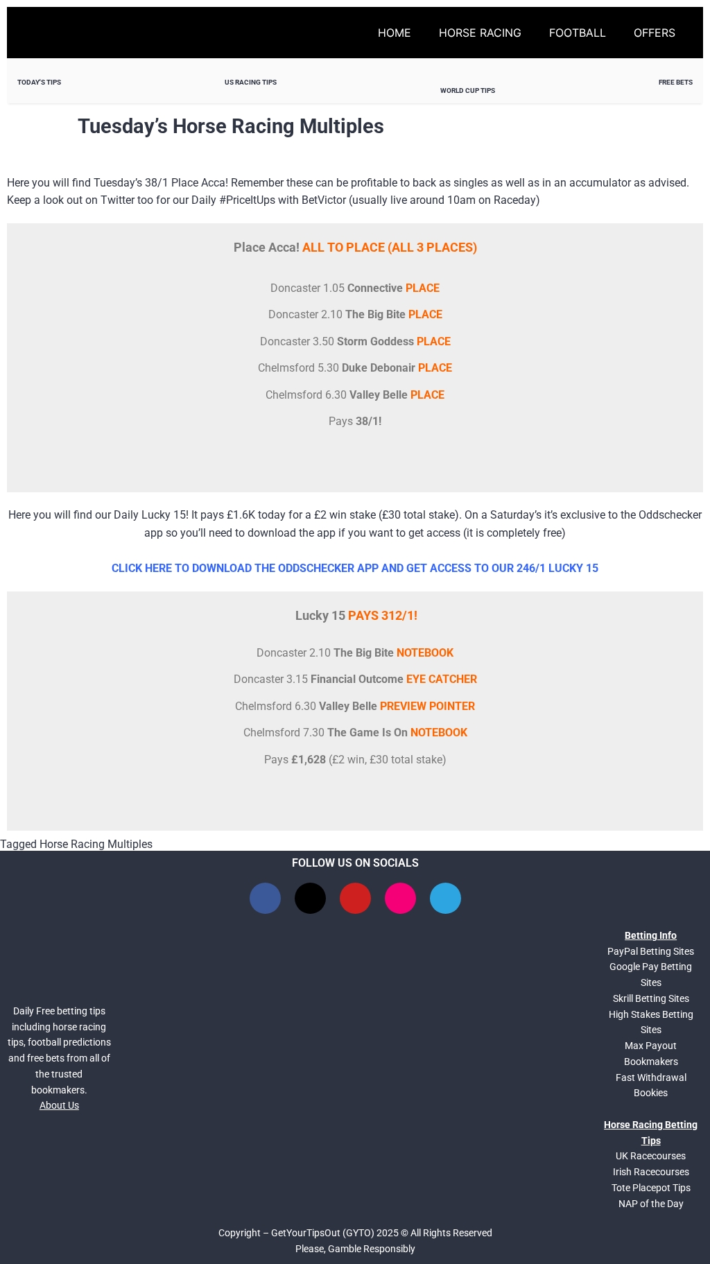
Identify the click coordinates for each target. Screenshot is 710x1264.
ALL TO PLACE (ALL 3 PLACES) (389, 247)
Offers (654, 33)
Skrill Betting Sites (651, 998)
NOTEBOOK (425, 652)
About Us (59, 1105)
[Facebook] (265, 898)
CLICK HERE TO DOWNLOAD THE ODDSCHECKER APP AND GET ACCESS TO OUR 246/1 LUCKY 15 (355, 568)
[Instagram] (400, 898)
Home (394, 33)
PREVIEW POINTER (427, 706)
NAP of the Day (651, 1203)
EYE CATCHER (441, 679)
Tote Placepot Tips (651, 1187)
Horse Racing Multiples (96, 844)
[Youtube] (355, 898)
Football (577, 33)
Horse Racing (480, 33)
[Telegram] (445, 898)
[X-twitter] (310, 898)
